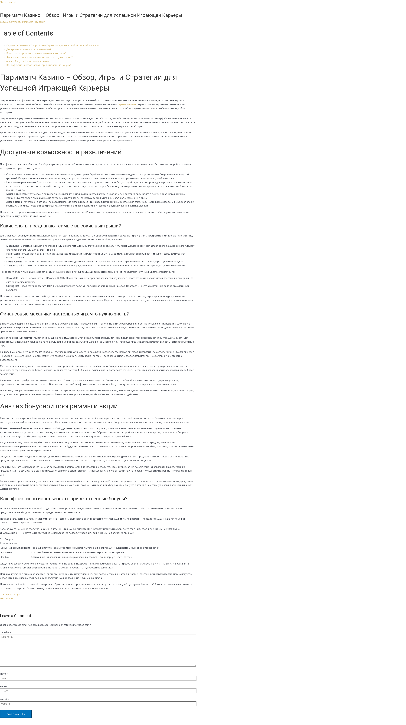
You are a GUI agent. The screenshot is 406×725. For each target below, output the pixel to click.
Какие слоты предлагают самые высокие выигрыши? (36, 53)
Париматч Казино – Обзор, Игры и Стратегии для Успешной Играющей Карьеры (52, 45)
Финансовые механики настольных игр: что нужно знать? (39, 57)
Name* (4, 673)
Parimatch (27, 21)
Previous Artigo (10, 594)
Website (4, 699)
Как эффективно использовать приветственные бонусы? (38, 64)
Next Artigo (8, 598)
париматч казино (127, 104)
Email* (3, 686)
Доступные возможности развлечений (28, 49)
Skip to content (8, 1)
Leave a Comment (10, 21)
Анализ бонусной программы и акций (27, 60)
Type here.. (6, 632)
